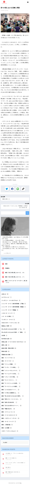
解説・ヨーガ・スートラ (9, 421)
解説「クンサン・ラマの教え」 (10, 367)
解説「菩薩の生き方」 (8, 408)
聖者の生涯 (5, 351)
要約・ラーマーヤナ (7, 361)
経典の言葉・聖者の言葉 (9, 348)
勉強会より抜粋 (7, 326)
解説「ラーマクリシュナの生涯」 (11, 383)
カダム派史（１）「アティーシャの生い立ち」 (15, 453)
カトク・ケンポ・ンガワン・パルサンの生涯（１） (16, 462)
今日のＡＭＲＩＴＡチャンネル (10, 322)
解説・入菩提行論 (7, 424)
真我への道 (5, 345)
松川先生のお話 (7, 338)
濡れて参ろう (8, 467)
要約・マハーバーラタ (8, 357)
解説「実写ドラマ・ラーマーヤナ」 (11, 399)
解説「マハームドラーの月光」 (10, 373)
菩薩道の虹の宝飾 (7, 354)
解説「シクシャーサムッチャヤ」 (11, 370)
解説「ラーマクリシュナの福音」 (11, 386)
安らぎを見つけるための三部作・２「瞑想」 (13, 332)
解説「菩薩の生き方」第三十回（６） (13, 472)
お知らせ (5, 294)
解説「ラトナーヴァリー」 (9, 380)
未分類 (4, 335)
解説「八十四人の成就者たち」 (10, 392)
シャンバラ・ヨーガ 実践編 (10, 310)
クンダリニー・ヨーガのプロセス (11, 300)
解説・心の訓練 (6, 428)
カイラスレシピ (6, 297)
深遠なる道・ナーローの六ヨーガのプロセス (13, 342)
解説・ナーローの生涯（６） (11, 458)
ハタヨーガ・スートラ (8, 313)
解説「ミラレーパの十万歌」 (10, 377)
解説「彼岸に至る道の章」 (9, 402)
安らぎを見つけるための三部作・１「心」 (13, 329)
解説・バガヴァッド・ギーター (10, 418)
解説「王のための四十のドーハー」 (11, 405)
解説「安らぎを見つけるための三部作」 (12, 396)
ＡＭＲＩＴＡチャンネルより (10, 431)
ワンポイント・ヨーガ (8, 319)
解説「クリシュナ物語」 (8, 364)
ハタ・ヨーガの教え (7, 316)
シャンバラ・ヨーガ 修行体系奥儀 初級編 (13, 306)
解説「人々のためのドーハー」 (10, 389)
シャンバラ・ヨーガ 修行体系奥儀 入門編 (13, 303)
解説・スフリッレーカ (8, 412)
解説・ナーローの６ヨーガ (9, 415)
